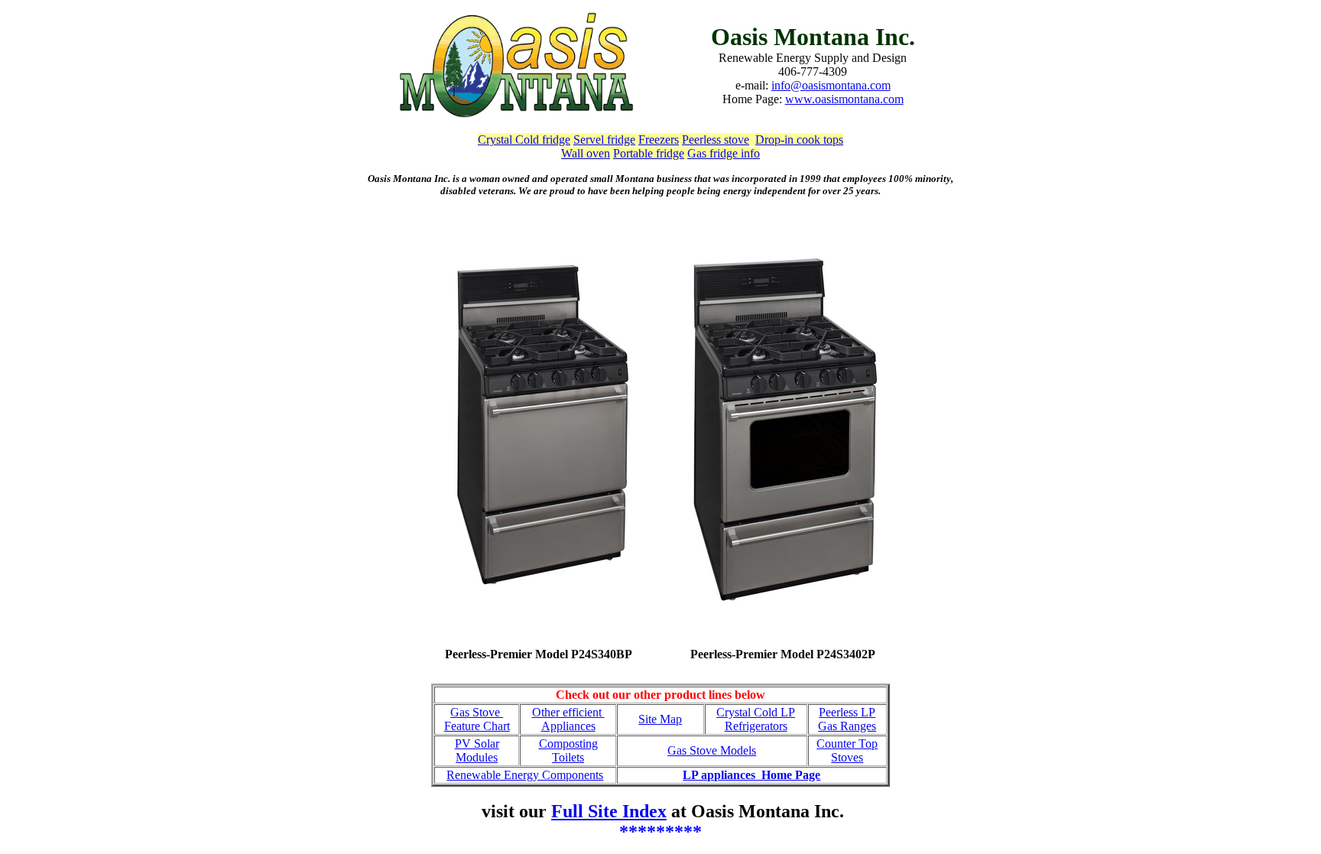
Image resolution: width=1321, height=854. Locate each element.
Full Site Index (609, 811)
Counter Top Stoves (847, 750)
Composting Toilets (568, 750)
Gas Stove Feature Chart (477, 719)
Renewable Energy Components (524, 774)
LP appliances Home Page (751, 774)
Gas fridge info (723, 153)
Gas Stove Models (711, 750)
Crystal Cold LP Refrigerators (755, 719)
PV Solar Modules (477, 750)
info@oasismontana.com (831, 85)
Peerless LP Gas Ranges (847, 719)
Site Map (660, 719)
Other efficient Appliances (568, 719)
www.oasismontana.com (844, 99)
